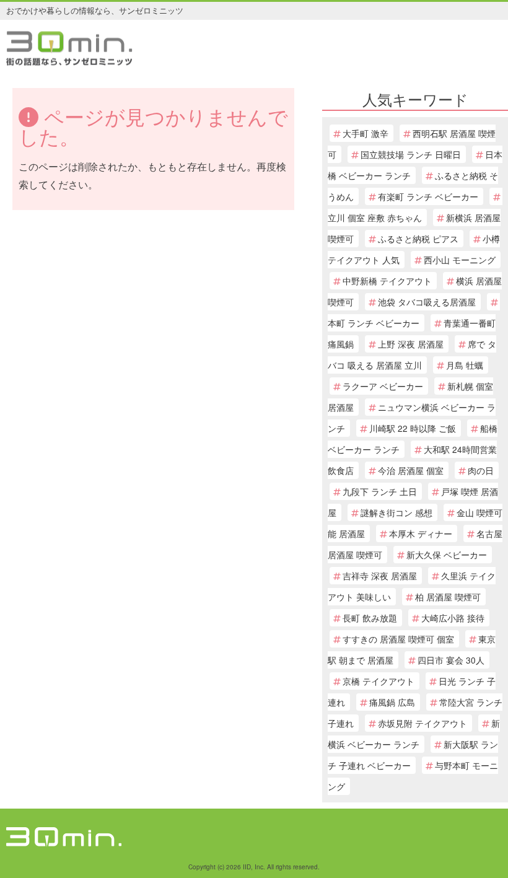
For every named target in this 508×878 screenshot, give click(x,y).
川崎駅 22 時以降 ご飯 (412, 428)
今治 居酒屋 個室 (411, 470)
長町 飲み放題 (370, 618)
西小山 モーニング (460, 259)
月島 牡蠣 (464, 365)
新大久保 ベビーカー (446, 554)
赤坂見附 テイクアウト (422, 723)
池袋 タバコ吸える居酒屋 (427, 302)
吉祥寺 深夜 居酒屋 (380, 575)
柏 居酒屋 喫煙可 (448, 596)
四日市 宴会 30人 (451, 660)
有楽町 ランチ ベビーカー (428, 196)
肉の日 (481, 470)
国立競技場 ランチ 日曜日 (411, 154)
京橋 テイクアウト (378, 681)
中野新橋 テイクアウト (387, 280)
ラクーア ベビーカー (383, 386)
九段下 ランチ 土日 (380, 491)
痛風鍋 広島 (392, 702)
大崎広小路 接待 (452, 618)
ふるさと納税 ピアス (418, 238)
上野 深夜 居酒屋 (411, 344)
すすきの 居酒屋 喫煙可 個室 (398, 639)
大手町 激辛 (365, 133)
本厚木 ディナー (420, 533)
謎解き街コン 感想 (396, 512)
